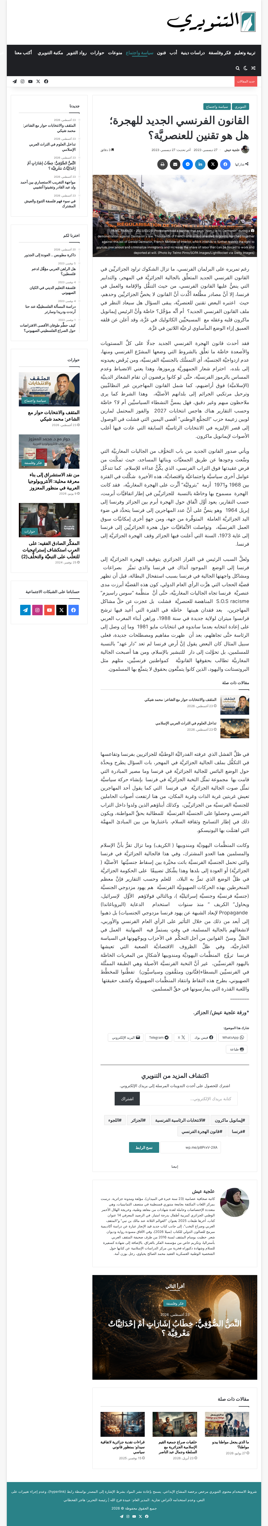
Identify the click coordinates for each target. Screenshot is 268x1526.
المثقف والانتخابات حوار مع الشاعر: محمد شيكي (180, 699)
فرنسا (237, 1131)
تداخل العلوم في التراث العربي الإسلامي (185, 723)
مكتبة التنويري (50, 52)
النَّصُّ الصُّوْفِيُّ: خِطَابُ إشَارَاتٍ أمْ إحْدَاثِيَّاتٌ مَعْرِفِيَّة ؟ (175, 1327)
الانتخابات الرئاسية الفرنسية (179, 1120)
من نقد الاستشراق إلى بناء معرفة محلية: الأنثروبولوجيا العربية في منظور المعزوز (54, 481)
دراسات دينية (193, 52)
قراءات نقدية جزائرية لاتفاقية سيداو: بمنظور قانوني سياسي (122, 1447)
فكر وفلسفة (220, 52)
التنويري (240, 106)
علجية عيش (232, 150)
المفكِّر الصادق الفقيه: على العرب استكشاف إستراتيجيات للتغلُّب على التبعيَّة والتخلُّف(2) (50, 549)
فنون (161, 52)
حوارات (97, 52)
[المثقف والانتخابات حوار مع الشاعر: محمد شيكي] (234, 705)
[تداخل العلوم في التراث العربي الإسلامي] (234, 728)
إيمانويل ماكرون (228, 1120)
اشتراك (127, 1098)
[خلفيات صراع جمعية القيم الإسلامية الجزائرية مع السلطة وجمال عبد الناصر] (175, 1424)
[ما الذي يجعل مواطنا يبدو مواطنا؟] (227, 1424)
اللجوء (113, 1120)
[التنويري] (211, 22)
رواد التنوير (77, 52)
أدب (173, 52)
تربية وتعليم (244, 52)
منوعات (115, 52)
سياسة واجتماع (139, 52)
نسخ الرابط (144, 1147)
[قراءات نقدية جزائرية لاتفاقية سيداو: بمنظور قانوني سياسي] (122, 1424)
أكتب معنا (23, 52)
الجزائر (137, 1120)
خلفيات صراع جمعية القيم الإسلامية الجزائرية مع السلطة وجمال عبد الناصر (178, 1447)
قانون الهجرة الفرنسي (201, 1131)
